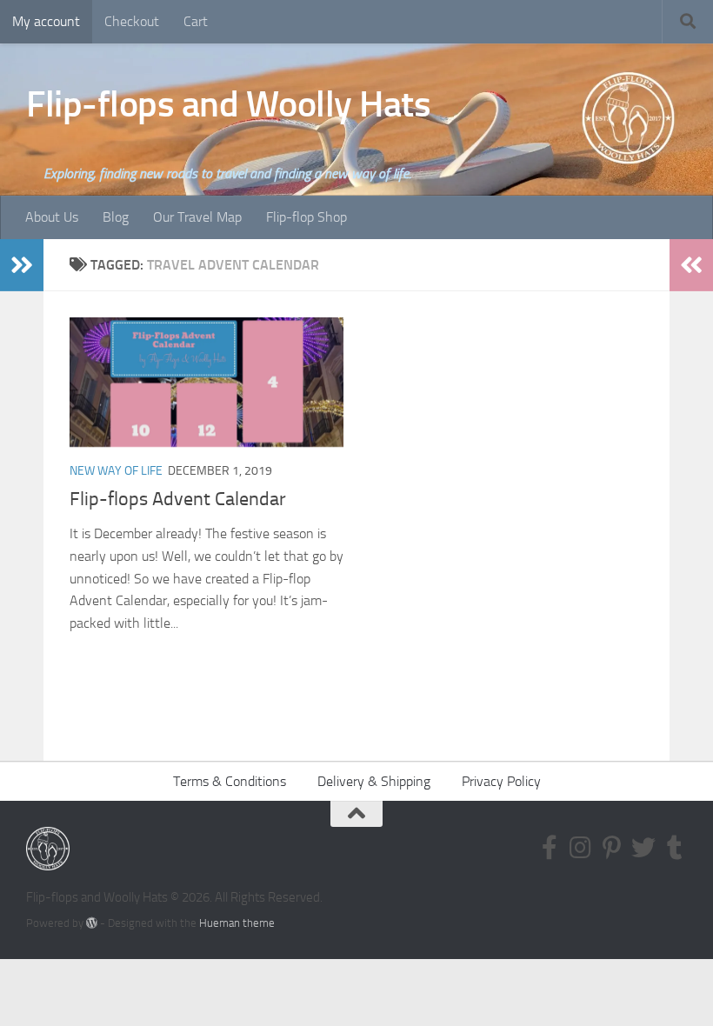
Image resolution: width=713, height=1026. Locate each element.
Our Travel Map (197, 217)
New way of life (116, 470)
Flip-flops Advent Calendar (178, 499)
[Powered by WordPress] (91, 923)
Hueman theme (237, 922)
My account (46, 21)
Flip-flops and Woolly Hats (228, 104)
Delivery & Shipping (373, 781)
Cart (195, 21)
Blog (116, 217)
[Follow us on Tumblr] (675, 848)
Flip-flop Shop (306, 217)
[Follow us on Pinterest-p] (612, 848)
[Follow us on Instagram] (581, 848)
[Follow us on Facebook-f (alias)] (549, 848)
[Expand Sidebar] (21, 265)
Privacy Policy (501, 781)
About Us (51, 217)
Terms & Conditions (229, 781)
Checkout (131, 21)
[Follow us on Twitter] (643, 848)
